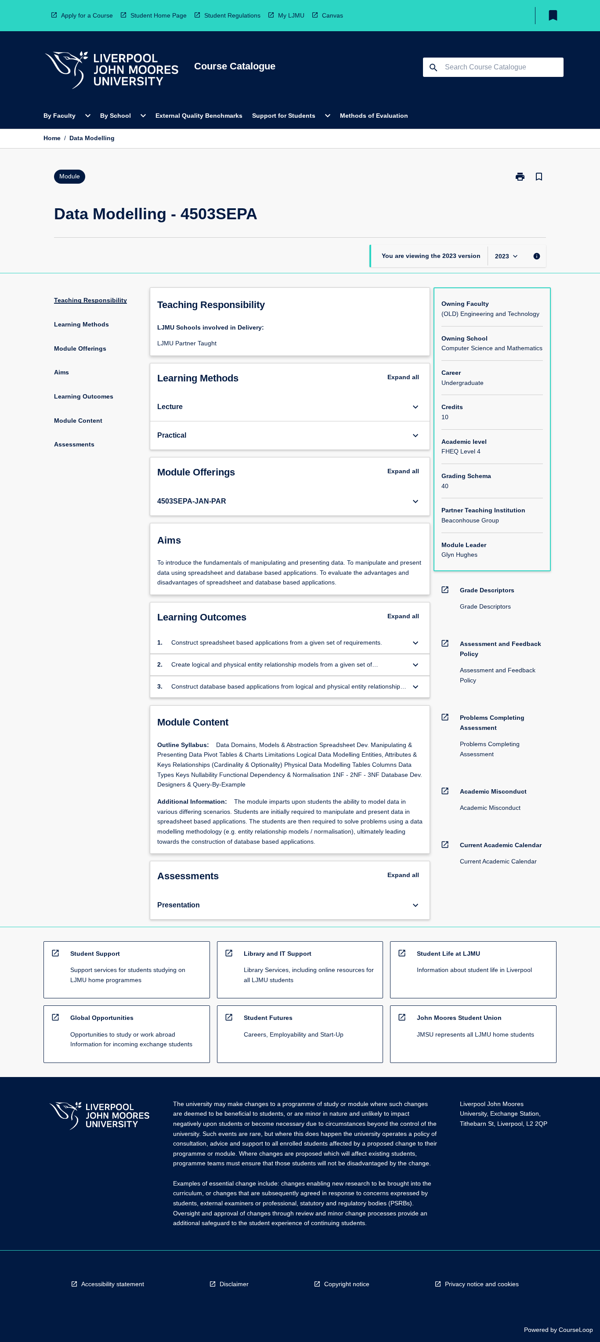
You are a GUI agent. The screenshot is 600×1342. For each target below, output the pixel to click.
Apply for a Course (87, 15)
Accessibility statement (112, 1284)
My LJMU (291, 15)
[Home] (111, 71)
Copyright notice (346, 1284)
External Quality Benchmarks (198, 115)
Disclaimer (234, 1284)
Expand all (403, 377)
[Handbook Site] (99, 1117)
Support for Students (283, 115)
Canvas (332, 15)
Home (52, 137)
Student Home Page (158, 15)
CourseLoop (576, 1329)
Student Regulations (232, 15)
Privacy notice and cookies (482, 1284)
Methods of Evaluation (374, 115)
